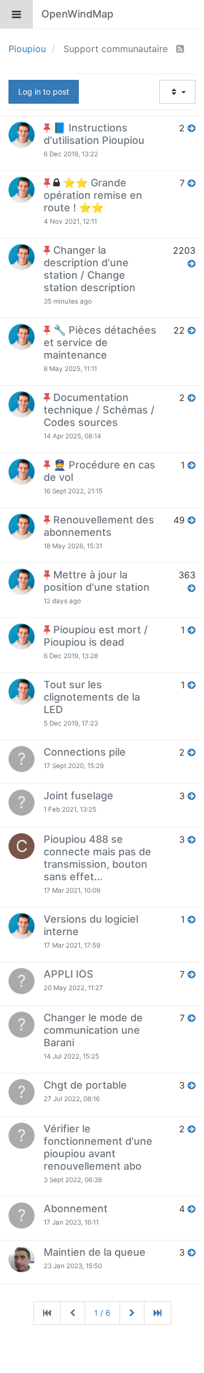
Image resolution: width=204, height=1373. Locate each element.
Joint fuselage (78, 795)
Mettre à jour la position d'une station (97, 581)
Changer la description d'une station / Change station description (89, 268)
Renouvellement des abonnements (99, 526)
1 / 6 (102, 1312)
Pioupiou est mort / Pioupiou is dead (96, 636)
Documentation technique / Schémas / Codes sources (99, 409)
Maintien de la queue (95, 1252)
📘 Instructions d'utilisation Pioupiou (94, 134)
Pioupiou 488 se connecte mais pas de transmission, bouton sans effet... (97, 857)
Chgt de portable (85, 1085)
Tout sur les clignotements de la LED (92, 697)
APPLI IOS (69, 974)
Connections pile (85, 752)
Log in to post (43, 91)
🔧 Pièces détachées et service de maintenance (100, 342)
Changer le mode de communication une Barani (93, 1030)
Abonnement (76, 1208)
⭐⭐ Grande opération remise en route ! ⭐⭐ (93, 195)
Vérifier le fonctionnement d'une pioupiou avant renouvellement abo (98, 1147)
